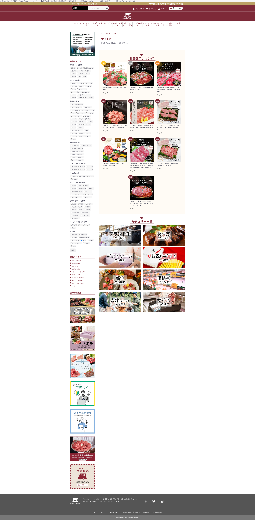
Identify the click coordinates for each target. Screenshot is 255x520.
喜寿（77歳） (86, 215)
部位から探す (107, 23)
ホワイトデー (88, 197)
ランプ (74, 124)
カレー (74, 95)
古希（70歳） (76, 215)
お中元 (80, 186)
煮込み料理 (86, 92)
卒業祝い (82, 204)
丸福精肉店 (84, 234)
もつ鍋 (74, 89)
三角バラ (74, 122)
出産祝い (89, 204)
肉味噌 (74, 98)
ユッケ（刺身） (76, 92)
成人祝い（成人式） (77, 207)
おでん (80, 98)
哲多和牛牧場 (75, 240)
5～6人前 (82, 169)
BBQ (80, 86)
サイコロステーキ (77, 116)
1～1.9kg (74, 179)
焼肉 (73, 83)
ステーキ (79, 83)
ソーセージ (88, 124)
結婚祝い (74, 204)
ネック (80, 124)
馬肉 (84, 76)
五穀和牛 (80, 74)
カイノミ (88, 133)
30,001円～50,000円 (77, 160)
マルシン (74, 136)
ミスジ (90, 122)
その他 (177, 23)
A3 (89, 225)
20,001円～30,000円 (77, 157)
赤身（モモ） (88, 107)
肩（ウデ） (87, 116)
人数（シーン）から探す (127, 24)
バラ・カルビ (81, 113)
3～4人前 (90, 166)
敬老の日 (90, 188)
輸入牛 (74, 228)
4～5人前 (74, 169)
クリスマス (88, 191)
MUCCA (90, 240)
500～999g (91, 176)
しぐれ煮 (80, 95)
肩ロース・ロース (77, 107)
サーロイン (75, 110)
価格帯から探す (117, 24)
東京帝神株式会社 (84, 237)
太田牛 (74, 74)
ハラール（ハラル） (77, 130)
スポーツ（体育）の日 (78, 194)
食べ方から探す (97, 24)
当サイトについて (99, 512)
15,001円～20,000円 (77, 154)
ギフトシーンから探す (147, 24)
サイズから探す (137, 24)
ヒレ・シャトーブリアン (87, 110)
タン (73, 113)
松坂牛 (74, 68)
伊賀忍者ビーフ (89, 68)
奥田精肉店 (75, 234)
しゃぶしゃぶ (88, 83)
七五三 (81, 209)
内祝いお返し (75, 212)
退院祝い (88, 209)
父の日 (74, 188)
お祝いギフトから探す (157, 24)
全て (102, 33)
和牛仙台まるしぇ (77, 243)
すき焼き (74, 86)
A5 (80, 225)
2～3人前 (82, 166)
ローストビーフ (82, 89)
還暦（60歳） (86, 212)
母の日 (87, 186)
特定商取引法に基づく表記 (131, 512)
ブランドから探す (87, 24)
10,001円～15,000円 (77, 151)
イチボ (81, 133)
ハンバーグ (88, 86)
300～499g (82, 176)
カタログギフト (89, 98)
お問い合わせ (146, 512)
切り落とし (82, 122)
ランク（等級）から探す (167, 24)
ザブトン (74, 133)
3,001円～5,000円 (86, 145)
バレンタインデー (77, 197)
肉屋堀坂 (74, 237)
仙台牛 (88, 74)
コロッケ (88, 95)
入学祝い (88, 207)
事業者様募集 (157, 512)
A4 (85, 225)
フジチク (86, 243)
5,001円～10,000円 (77, 148)
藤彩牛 (74, 76)
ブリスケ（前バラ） (85, 119)
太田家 (84, 240)
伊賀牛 (80, 68)
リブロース (90, 113)
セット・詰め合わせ (77, 104)
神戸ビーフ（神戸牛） (78, 71)
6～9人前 (90, 169)
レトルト (80, 127)
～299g (74, 176)
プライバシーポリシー (114, 512)
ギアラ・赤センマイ (85, 136)
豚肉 (79, 76)
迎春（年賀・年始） (77, 191)
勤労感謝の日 (82, 188)
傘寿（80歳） (76, 218)
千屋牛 (89, 71)
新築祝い (74, 209)
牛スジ (74, 127)
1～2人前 (74, 166)
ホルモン (74, 119)
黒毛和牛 (74, 225)
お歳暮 (74, 186)
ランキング (77, 23)
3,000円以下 (75, 145)
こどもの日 (90, 194)
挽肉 (86, 130)
